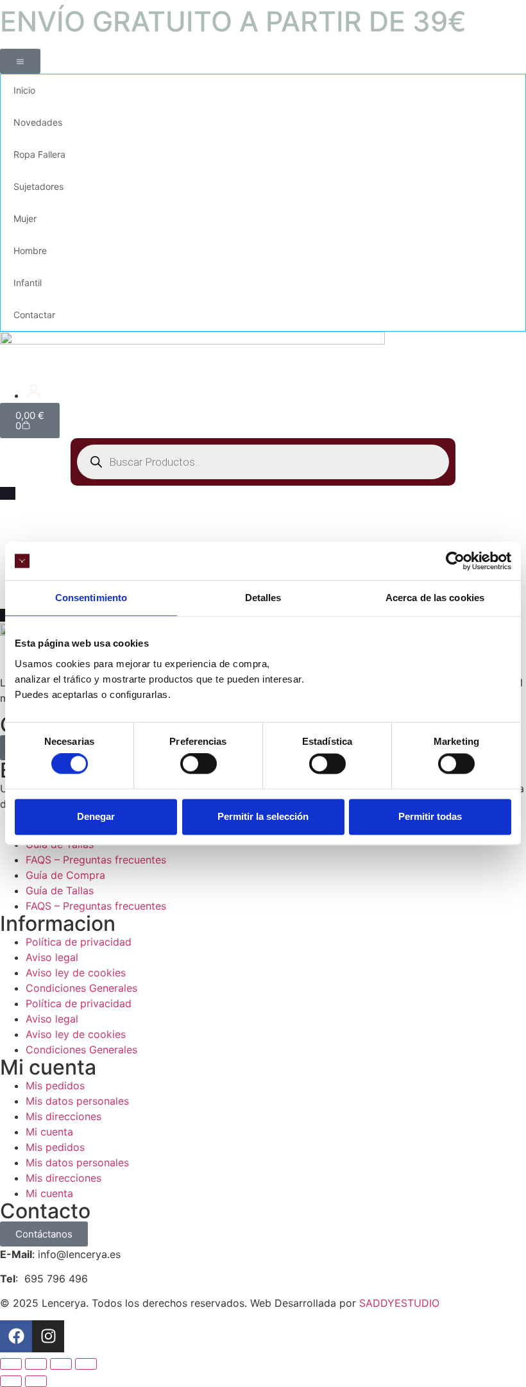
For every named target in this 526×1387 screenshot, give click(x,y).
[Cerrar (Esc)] (86, 1364)
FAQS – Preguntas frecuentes (96, 859)
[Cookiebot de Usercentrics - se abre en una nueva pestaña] (455, 560)
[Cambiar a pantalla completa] (36, 1364)
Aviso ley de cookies (76, 972)
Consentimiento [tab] (91, 597)
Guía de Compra (65, 875)
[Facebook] (16, 1336)
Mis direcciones (63, 1116)
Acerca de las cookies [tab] (435, 597)
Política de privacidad (79, 941)
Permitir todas (430, 816)
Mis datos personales (77, 1100)
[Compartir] (61, 1364)
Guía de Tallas (60, 890)
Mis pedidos (55, 1085)
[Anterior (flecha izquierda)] (11, 1381)
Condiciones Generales (81, 988)
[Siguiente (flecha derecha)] (36, 1381)
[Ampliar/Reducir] (11, 1364)
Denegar (96, 816)
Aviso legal (52, 957)
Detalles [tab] (263, 597)
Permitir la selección (263, 816)
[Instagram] (48, 1336)
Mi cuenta (49, 1131)
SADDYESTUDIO (399, 1303)
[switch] (198, 764)
